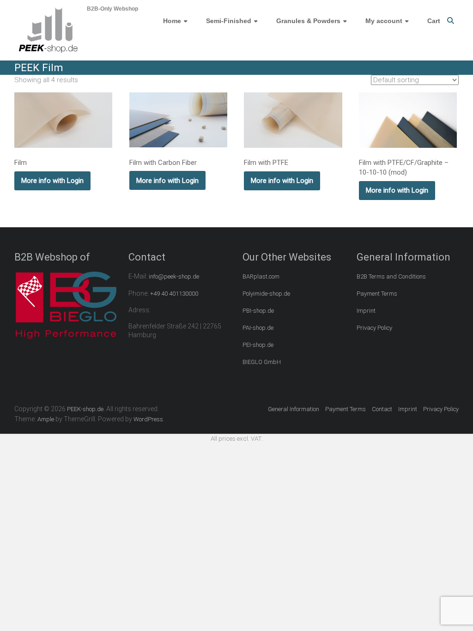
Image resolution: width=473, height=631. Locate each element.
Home (172, 20)
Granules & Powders (308, 20)
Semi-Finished (228, 20)
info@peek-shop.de (174, 276)
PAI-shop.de (258, 327)
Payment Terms (377, 293)
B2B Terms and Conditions (391, 276)
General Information (293, 409)
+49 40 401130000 (174, 293)
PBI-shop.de (258, 310)
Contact (382, 409)
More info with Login (52, 180)
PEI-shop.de (258, 344)
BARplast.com (261, 276)
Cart (433, 20)
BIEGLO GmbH (262, 361)
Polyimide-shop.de (266, 293)
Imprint (366, 310)
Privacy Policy (374, 327)
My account (383, 20)
